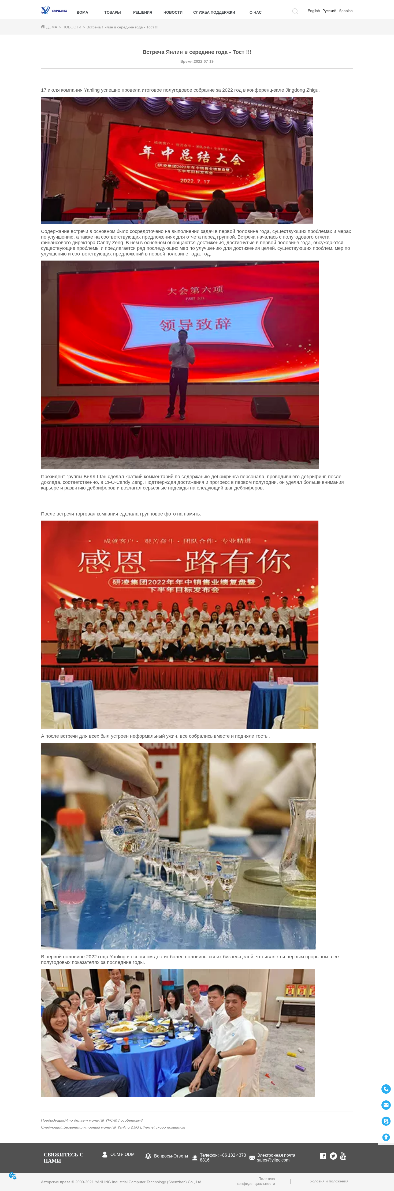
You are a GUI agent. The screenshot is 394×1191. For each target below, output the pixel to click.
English (314, 11)
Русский (329, 11)
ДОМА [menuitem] (82, 12)
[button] (112, 12)
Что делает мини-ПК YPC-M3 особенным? (104, 1120)
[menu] (169, 12)
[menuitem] (113, 12)
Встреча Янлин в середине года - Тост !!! (122, 27)
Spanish (346, 11)
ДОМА (51, 27)
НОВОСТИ (71, 27)
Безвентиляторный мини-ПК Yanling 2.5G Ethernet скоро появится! (124, 1127)
